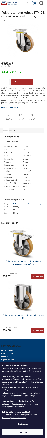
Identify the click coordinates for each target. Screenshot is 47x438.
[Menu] (41, 3)
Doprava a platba (7, 360)
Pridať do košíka (23, 82)
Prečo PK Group (7, 350)
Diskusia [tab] (12, 130)
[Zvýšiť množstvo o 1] (10, 80)
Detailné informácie (8, 107)
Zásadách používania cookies (14, 417)
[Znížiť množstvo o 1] (10, 83)
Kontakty (4, 356)
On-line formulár (7, 353)
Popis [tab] (5, 130)
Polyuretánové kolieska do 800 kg (27, 204)
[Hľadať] (28, 3)
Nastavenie (22, 424)
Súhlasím (22, 432)
